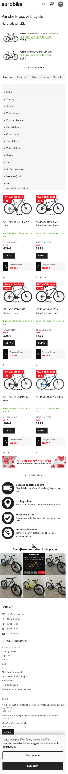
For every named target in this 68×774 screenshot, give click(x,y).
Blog (4, 664)
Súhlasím (32, 766)
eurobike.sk (12, 624)
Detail (9, 255)
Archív (7, 732)
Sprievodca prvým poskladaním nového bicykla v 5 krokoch (31, 715)
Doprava (6, 655)
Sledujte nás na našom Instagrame (35, 549)
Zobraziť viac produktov (32, 67)
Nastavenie (33, 755)
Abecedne (58, 77)
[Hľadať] (43, 4)
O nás (4, 668)
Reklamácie (7, 680)
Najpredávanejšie (41, 77)
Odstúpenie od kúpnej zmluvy (16, 689)
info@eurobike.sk (15, 614)
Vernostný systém (11, 647)
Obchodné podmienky (13, 672)
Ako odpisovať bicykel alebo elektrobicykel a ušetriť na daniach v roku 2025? (34, 706)
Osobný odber (9, 651)
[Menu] (60, 4)
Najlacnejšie (23, 77)
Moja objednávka (10, 685)
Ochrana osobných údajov (14, 676)
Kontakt (5, 659)
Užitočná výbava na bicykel (15, 723)
